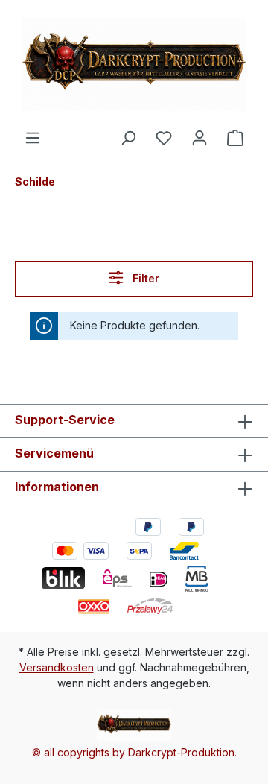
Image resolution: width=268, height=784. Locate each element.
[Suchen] (128, 138)
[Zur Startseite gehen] (134, 64)
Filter (144, 278)
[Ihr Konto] (199, 138)
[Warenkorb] (235, 138)
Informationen (57, 486)
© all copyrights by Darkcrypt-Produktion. (134, 752)
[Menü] (33, 138)
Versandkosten (56, 667)
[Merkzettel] (164, 138)
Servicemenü (54, 453)
